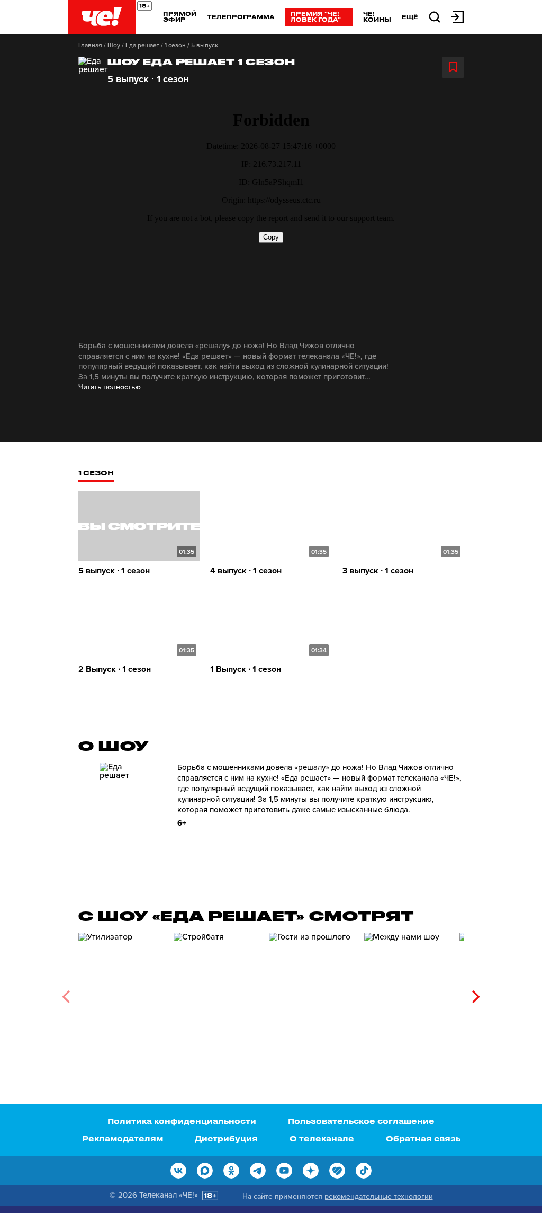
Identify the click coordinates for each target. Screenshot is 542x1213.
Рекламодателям (122, 1138)
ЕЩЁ (410, 17)
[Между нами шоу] (406, 993)
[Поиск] (434, 16)
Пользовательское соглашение (361, 1121)
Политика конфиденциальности (181, 1121)
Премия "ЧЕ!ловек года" (316, 16)
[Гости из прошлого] (311, 993)
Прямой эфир (179, 16)
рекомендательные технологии (378, 1196)
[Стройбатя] (216, 993)
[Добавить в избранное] (453, 67)
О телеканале (322, 1138)
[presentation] (66, 996)
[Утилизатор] (120, 993)
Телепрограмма (241, 16)
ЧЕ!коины (377, 16)
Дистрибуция (226, 1138)
